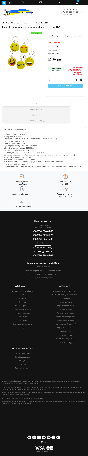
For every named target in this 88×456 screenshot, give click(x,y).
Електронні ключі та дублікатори (65, 291)
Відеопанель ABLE (65, 331)
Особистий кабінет (22, 353)
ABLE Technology (65, 342)
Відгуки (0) (36, 115)
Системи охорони (65, 309)
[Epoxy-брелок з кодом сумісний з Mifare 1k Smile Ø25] (22, 51)
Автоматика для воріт (65, 313)
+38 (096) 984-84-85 (72, 9)
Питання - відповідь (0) (36, 120)
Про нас (22, 302)
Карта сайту (22, 317)
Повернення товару (22, 368)
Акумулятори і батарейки (66, 320)
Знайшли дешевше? (56, 68)
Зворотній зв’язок (23, 313)
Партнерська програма (22, 324)
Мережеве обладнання (65, 317)
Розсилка (22, 364)
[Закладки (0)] (58, 2)
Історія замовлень (22, 357)
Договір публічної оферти (22, 291)
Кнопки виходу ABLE (65, 335)
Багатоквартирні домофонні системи (65, 294)
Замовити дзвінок (43, 247)
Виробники (22, 320)
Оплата (22, 294)
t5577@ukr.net (42, 243)
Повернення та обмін (22, 309)
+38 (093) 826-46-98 (72, 14)
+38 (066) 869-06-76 (72, 12)
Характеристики (35, 109)
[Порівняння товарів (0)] (40, 2)
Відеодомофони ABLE (65, 328)
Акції (22, 328)
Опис (36, 103)
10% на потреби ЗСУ (22, 306)
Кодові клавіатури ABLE (65, 339)
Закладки (22, 361)
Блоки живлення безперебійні (65, 324)
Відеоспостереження (65, 306)
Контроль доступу (65, 302)
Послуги (22, 298)
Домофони (65, 298)
